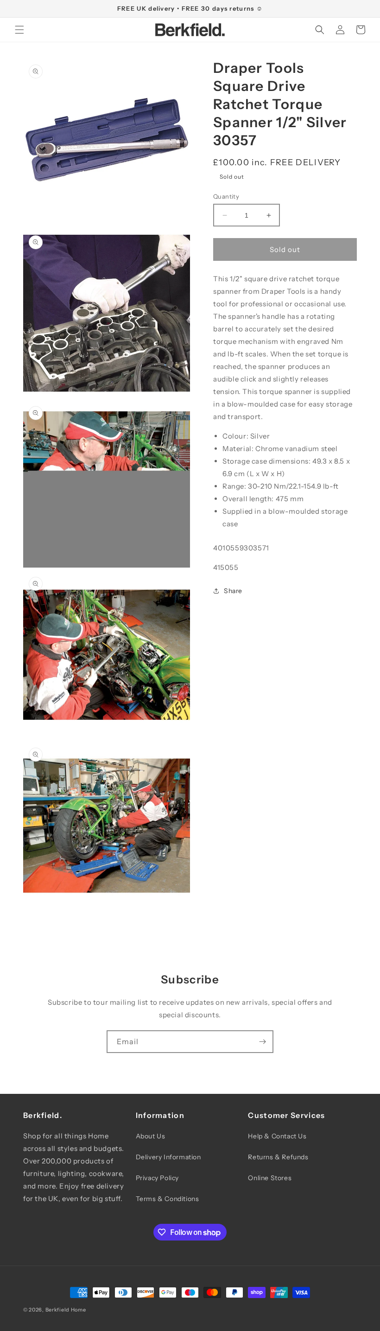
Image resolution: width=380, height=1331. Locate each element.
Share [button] (233, 591)
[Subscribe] (262, 1041)
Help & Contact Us (277, 1136)
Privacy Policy (157, 1178)
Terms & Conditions (167, 1199)
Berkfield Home (65, 1309)
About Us (150, 1136)
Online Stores (269, 1178)
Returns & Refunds (278, 1157)
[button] (19, 29)
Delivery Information (168, 1157)
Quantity (226, 196)
